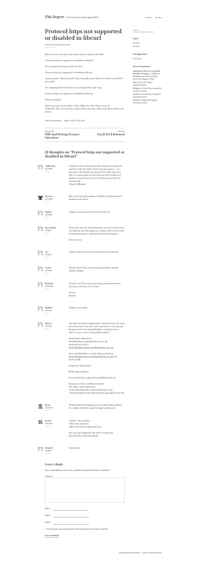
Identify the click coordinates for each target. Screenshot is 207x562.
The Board (137, 59)
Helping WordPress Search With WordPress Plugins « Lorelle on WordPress (146, 73)
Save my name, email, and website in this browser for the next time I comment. (77, 529)
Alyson (48, 323)
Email (48, 515)
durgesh (49, 448)
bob (134, 82)
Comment (49, 476)
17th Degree (54, 17)
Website (48, 522)
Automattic (158, 553)
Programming (56, 121)
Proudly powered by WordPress (129, 553)
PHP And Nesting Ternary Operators (62, 134)
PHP (83, 121)
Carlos (48, 268)
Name (48, 508)
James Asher (66, 45)
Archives (148, 18)
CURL (72, 121)
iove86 (48, 421)
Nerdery (158, 18)
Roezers (49, 196)
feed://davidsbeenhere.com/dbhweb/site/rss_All (91, 347)
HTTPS (78, 121)
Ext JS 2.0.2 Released (111, 133)
